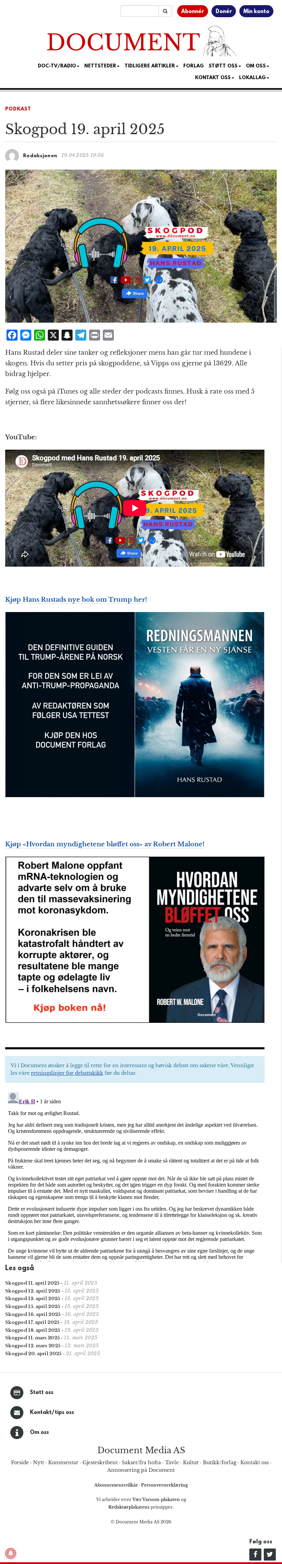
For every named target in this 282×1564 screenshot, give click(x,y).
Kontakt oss (213, 78)
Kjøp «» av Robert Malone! (105, 844)
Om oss (39, 1432)
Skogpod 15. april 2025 (33, 1306)
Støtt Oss (223, 66)
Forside (20, 1462)
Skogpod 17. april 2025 (32, 1322)
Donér (224, 12)
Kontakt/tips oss (52, 1413)
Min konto (256, 12)
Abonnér (192, 12)
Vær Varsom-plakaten (156, 1499)
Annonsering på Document (141, 1470)
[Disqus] (134, 1176)
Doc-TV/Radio (57, 66)
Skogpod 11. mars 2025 (32, 1338)
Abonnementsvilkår (116, 1485)
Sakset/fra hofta (141, 1462)
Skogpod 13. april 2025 (33, 1298)
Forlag (193, 66)
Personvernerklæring (164, 1485)
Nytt (38, 1462)
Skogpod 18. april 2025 (33, 1330)
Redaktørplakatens (129, 1507)
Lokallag (252, 78)
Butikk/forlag (219, 1462)
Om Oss (256, 66)
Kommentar (63, 1462)
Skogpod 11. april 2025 (32, 1283)
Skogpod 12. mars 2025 (33, 1346)
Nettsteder (100, 66)
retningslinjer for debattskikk (67, 1073)
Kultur (191, 1462)
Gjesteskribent (100, 1462)
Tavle (172, 1462)
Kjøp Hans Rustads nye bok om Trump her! (76, 599)
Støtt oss (41, 1393)
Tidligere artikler (149, 66)
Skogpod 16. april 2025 (33, 1314)
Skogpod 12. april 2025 (33, 1291)
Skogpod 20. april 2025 (33, 1354)
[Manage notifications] (10, 1553)
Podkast (18, 109)
